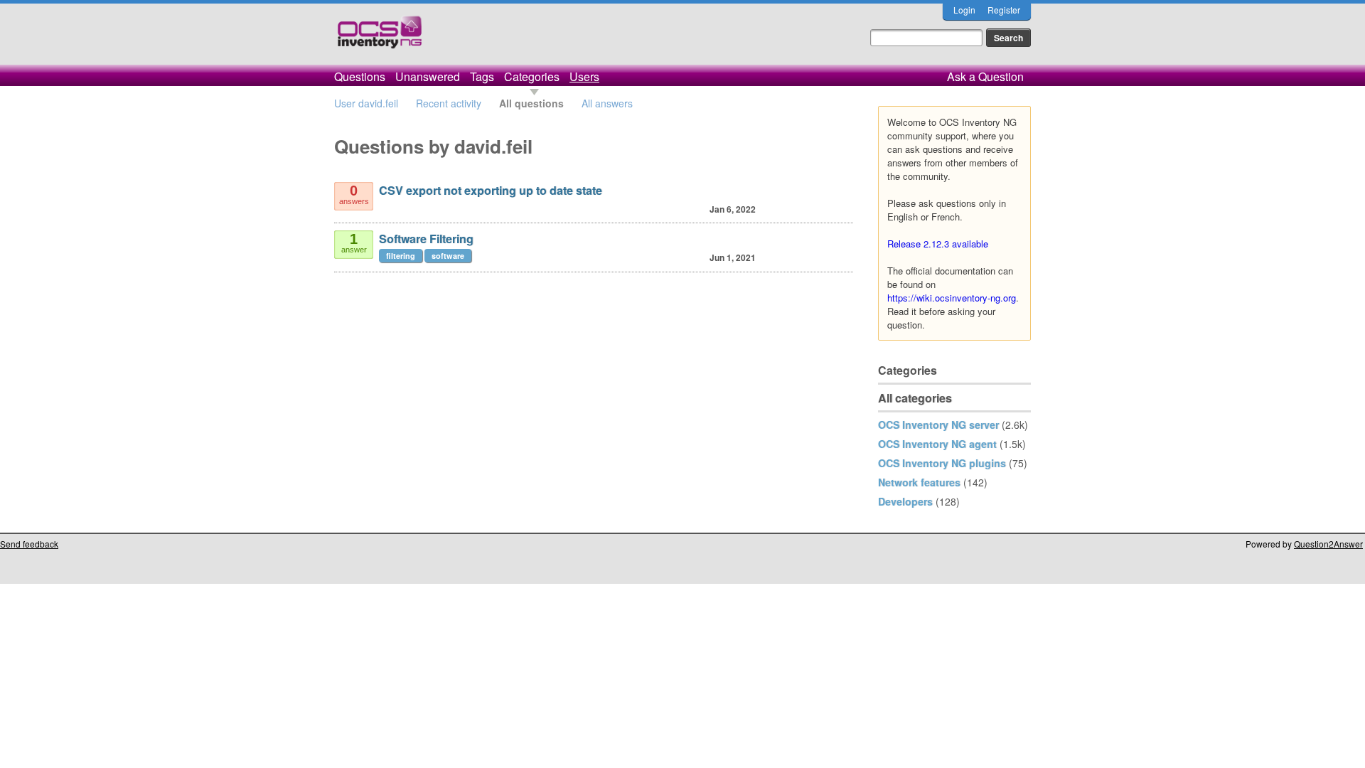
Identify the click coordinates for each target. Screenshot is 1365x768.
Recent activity (448, 103)
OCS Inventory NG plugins (942, 463)
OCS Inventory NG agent (937, 444)
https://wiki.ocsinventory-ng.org (951, 297)
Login (964, 10)
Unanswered (427, 76)
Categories (532, 76)
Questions (359, 76)
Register (1003, 10)
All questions (531, 103)
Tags (482, 76)
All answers (607, 103)
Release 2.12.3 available (937, 243)
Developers (905, 501)
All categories (915, 398)
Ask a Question (985, 76)
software (448, 255)
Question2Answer (1328, 544)
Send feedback (29, 544)
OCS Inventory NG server (938, 424)
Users (584, 76)
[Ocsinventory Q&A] (379, 38)
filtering (400, 255)
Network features (919, 482)
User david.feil (366, 103)
